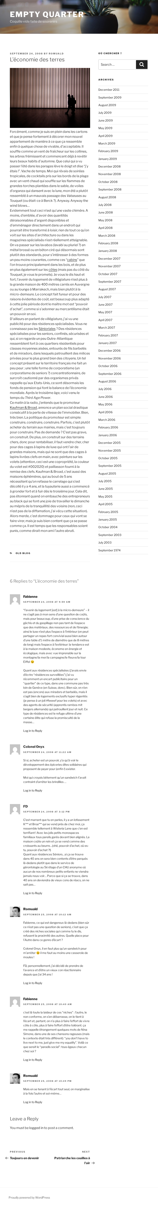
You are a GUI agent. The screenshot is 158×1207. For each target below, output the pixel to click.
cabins (72, 260)
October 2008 (107, 182)
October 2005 (107, 458)
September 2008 (109, 189)
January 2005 (107, 519)
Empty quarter (47, 14)
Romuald (56, 53)
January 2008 (107, 250)
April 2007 (105, 320)
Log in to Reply (32, 730)
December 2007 (109, 258)
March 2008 (106, 235)
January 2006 (107, 435)
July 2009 (105, 112)
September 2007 (109, 281)
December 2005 (109, 442)
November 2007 (109, 266)
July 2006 (105, 389)
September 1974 (109, 550)
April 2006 (105, 412)
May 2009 (105, 128)
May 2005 (105, 496)
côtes (53, 270)
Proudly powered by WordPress (29, 1197)
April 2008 (105, 227)
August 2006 (107, 381)
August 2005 (107, 473)
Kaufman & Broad (23, 408)
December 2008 (109, 166)
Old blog (23, 553)
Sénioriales (47, 329)
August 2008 (107, 197)
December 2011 (109, 89)
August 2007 (107, 289)
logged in (36, 1128)
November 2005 (109, 450)
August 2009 (107, 105)
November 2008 (109, 174)
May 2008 (105, 220)
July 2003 (105, 542)
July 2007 (104, 297)
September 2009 (109, 97)
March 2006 (106, 419)
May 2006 (105, 404)
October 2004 (107, 527)
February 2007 (108, 335)
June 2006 (105, 396)
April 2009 (105, 136)
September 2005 (109, 465)
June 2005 (105, 488)
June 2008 (105, 212)
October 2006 (107, 366)
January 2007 (107, 343)
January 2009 (107, 159)
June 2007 (105, 304)
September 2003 (109, 535)
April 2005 (105, 504)
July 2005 (105, 481)
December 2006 (109, 350)
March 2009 (106, 143)
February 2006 (108, 427)
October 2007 (107, 274)
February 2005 (108, 512)
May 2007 (105, 312)
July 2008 (105, 205)
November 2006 (109, 358)
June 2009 (105, 120)
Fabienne (30, 597)
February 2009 (108, 151)
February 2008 (108, 243)
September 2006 (109, 373)
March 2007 (106, 327)
